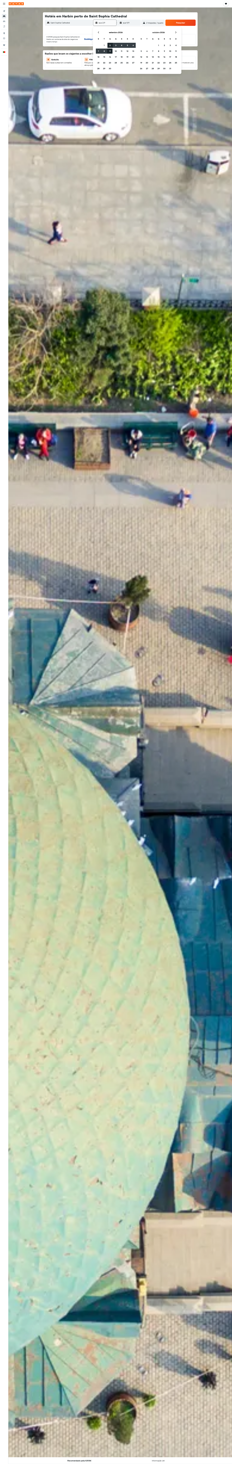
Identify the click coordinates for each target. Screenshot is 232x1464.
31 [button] (170, 68)
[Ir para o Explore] (4, 33)
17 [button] (116, 57)
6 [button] (133, 45)
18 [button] (122, 57)
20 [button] (133, 57)
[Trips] (4, 45)
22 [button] (104, 62)
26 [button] (127, 62)
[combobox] (70, 22)
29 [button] (104, 68)
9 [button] (110, 51)
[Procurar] (4, 16)
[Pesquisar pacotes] (4, 26)
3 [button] (115, 45)
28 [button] (98, 68)
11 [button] (121, 51)
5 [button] (127, 45)
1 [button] (104, 45)
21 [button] (98, 62)
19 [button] (127, 57)
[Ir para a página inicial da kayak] (16, 3)
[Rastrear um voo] (4, 38)
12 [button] (127, 51)
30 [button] (110, 68)
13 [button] (133, 51)
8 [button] (104, 51)
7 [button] (98, 51)
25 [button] (121, 62)
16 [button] (110, 57)
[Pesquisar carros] (4, 21)
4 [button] (121, 45)
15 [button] (104, 57)
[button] (4, 3)
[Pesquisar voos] (4, 11)
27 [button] (133, 62)
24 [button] (116, 62)
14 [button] (98, 57)
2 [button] (110, 45)
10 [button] (116, 51)
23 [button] (110, 62)
